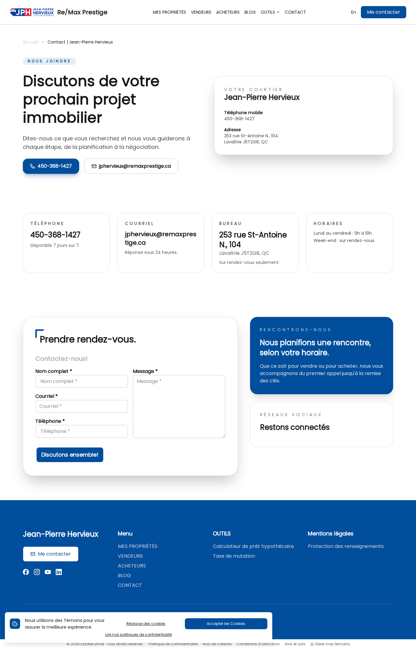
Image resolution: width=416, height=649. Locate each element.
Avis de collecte (217, 644)
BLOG (124, 575)
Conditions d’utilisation (258, 644)
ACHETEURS (132, 565)
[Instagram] (37, 573)
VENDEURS (130, 556)
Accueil (30, 42)
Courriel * (46, 396)
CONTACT (130, 585)
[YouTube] (48, 573)
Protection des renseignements (346, 546)
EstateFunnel (92, 644)
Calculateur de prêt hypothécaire (253, 546)
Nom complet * (53, 371)
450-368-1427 (54, 166)
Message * (145, 371)
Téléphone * (50, 421)
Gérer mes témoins (332, 644)
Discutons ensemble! (69, 454)
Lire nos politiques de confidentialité (138, 634)
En (353, 12)
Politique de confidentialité (173, 644)
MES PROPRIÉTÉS (137, 546)
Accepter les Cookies (226, 623)
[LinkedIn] (59, 573)
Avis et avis (295, 644)
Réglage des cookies (145, 623)
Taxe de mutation (234, 556)
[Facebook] (26, 573)
